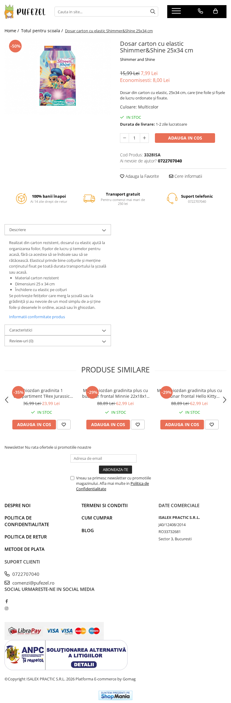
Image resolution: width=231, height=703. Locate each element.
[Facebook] (6, 601)
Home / (12, 30)
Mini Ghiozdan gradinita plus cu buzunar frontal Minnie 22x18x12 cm (115, 393)
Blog (88, 530)
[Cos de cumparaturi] (215, 11)
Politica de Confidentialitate (27, 521)
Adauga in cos (185, 138)
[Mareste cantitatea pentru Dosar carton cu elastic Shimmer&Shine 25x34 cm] (144, 138)
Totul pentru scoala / (42, 30)
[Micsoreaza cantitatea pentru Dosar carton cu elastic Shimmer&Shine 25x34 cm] (124, 138)
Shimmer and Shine (137, 59)
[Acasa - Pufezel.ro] (25, 12)
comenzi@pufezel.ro (32, 583)
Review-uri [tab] (21, 341)
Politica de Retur (26, 537)
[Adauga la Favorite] (64, 424)
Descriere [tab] (17, 229)
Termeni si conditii (105, 505)
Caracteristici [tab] (20, 330)
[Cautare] (152, 12)
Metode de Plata (25, 549)
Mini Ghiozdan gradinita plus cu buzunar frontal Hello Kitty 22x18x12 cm (189, 393)
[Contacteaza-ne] (200, 11)
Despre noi (18, 505)
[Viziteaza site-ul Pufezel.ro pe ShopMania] (115, 695)
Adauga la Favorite (141, 176)
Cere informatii (187, 176)
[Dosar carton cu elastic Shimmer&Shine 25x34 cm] (58, 76)
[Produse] (177, 12)
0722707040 (25, 574)
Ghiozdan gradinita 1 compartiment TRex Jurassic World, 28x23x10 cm (42, 393)
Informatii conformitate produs (37, 316)
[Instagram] (6, 608)
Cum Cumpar (97, 518)
